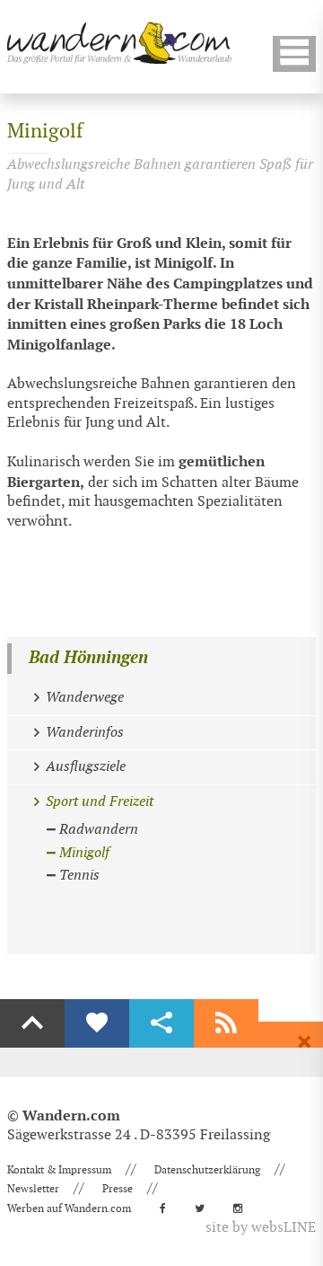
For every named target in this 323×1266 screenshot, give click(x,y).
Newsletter (33, 1188)
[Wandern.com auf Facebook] (168, 1208)
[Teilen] (161, 1023)
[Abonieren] (226, 1023)
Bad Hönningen (88, 658)
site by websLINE (260, 1227)
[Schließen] (304, 1042)
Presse (117, 1188)
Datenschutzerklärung (207, 1170)
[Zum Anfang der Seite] (32, 1023)
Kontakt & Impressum (59, 1170)
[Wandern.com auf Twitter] (205, 1208)
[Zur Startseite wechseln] (119, 43)
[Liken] (97, 1023)
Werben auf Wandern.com (69, 1208)
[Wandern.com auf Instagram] (243, 1208)
